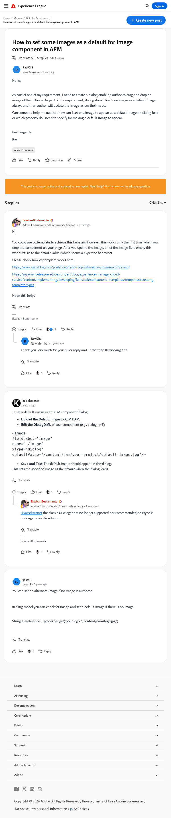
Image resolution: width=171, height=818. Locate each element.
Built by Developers (37, 18)
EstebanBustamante (35, 220)
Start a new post (115, 186)
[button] (146, 20)
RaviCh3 (27, 67)
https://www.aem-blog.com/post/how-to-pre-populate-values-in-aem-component (71, 267)
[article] (84, 275)
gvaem (26, 579)
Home (6, 18)
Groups (18, 18)
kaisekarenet (30, 400)
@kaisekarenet (31, 512)
